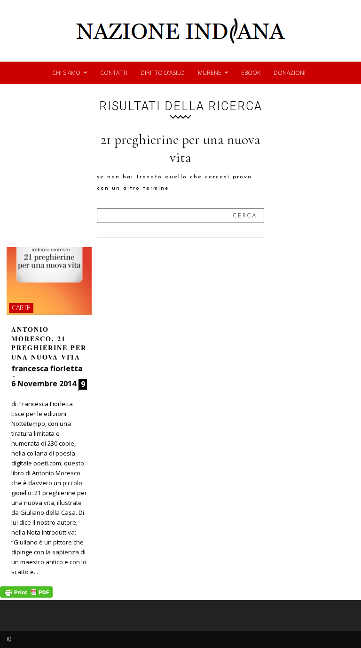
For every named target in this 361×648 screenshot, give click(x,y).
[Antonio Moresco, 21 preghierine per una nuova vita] (49, 281)
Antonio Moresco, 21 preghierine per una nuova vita (48, 343)
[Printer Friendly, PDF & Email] (26, 595)
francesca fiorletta (47, 368)
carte (21, 307)
